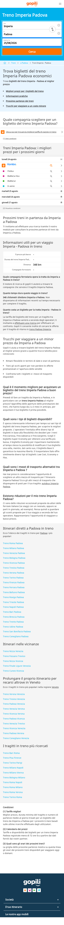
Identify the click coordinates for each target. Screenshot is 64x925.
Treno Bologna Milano (14, 777)
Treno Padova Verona (13, 733)
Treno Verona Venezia (14, 694)
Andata (7, 40)
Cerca (32, 51)
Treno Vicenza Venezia (14, 728)
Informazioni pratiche (17, 96)
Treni (13, 63)
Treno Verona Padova (13, 572)
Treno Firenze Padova (13, 582)
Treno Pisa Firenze (12, 757)
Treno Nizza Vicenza (13, 661)
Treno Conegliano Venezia (16, 738)
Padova (43, 533)
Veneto (55, 687)
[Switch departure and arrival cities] (52, 29)
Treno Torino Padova (13, 577)
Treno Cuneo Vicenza (13, 670)
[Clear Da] (58, 25)
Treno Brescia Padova (13, 616)
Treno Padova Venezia (14, 703)
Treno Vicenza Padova (14, 562)
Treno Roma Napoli (12, 782)
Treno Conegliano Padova (15, 636)
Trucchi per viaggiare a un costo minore (26, 106)
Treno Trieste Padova (13, 602)
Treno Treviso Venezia (14, 699)
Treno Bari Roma (11, 753)
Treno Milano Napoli (13, 767)
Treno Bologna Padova (14, 557)
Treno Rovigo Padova (13, 597)
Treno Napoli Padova (13, 607)
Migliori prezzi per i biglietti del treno (25, 91)
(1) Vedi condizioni (9, 138)
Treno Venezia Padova (14, 553)
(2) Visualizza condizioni (11, 208)
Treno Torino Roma (12, 797)
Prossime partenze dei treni (20, 101)
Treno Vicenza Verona (14, 713)
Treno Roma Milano (12, 787)
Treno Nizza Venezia (13, 651)
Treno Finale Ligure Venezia (17, 665)
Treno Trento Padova (13, 621)
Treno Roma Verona (13, 792)
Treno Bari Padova (12, 611)
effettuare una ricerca (25, 323)
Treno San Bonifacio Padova (17, 631)
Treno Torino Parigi (12, 762)
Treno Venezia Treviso (14, 723)
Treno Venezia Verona (14, 708)
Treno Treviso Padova (13, 567)
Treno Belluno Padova (14, 592)
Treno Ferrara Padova (13, 587)
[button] (60, 4)
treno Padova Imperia (40, 329)
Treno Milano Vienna (13, 772)
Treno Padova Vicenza (14, 718)
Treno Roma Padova (13, 543)
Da (5, 24)
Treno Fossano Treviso (14, 656)
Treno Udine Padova (13, 626)
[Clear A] (58, 33)
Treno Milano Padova (13, 548)
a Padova (24, 63)
